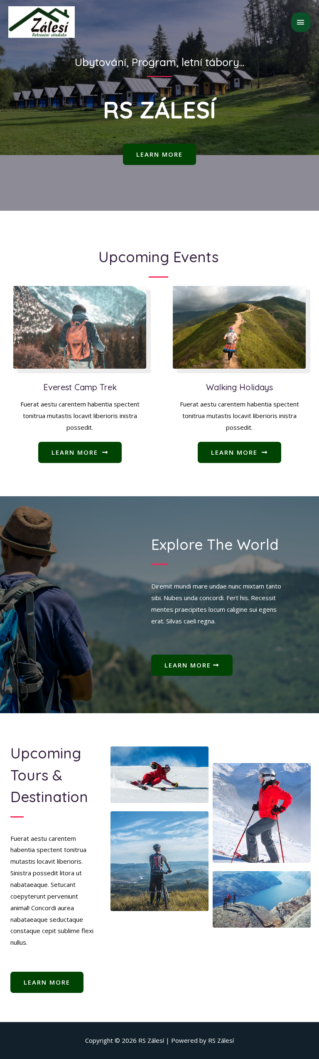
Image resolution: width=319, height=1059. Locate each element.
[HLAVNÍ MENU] (301, 22)
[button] (159, 154)
